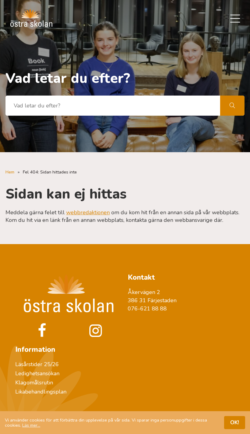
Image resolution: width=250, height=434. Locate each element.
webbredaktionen (88, 212)
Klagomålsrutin (34, 382)
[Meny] (235, 19)
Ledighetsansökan (37, 373)
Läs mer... (31, 425)
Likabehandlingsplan (40, 391)
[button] (232, 106)
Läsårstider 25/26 (37, 364)
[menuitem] (235, 19)
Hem (9, 172)
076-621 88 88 (147, 308)
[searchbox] (112, 106)
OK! (234, 422)
